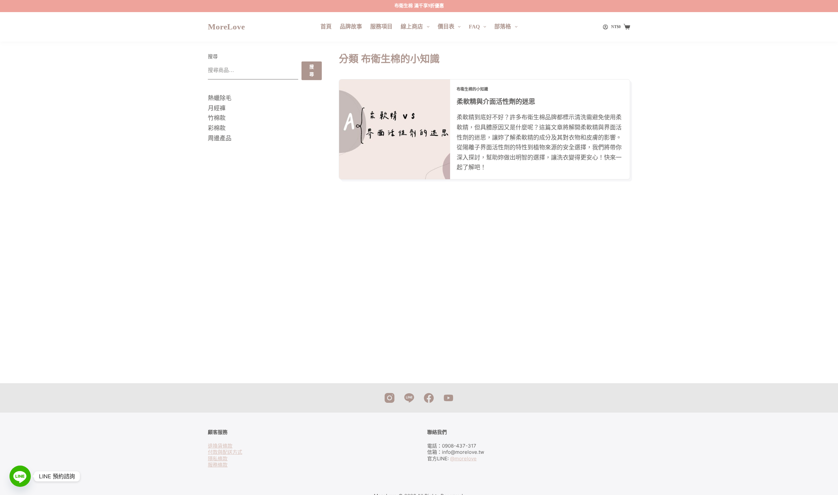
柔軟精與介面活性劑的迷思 (496, 101)
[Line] (409, 398)
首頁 (326, 27)
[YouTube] (448, 398)
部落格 (502, 27)
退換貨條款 (220, 446)
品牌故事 (351, 27)
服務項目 (381, 27)
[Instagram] (389, 398)
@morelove (463, 458)
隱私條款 (218, 458)
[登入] (605, 27)
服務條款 (218, 465)
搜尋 (213, 56)
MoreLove (226, 26)
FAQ (474, 27)
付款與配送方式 (225, 452)
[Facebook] (429, 398)
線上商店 (412, 27)
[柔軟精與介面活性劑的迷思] (394, 129)
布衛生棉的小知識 (472, 89)
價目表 (446, 27)
